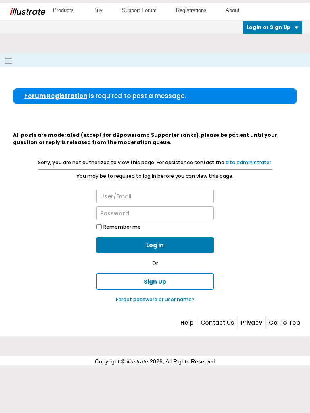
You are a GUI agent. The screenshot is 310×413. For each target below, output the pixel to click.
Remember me (122, 226)
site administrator (248, 162)
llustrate (27, 11)
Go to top (284, 323)
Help (187, 323)
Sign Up (155, 281)
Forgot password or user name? (155, 299)
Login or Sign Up (269, 27)
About (232, 10)
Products (63, 10)
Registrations (191, 10)
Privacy (251, 323)
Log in (155, 245)
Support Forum (139, 10)
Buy (98, 10)
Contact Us (217, 323)
